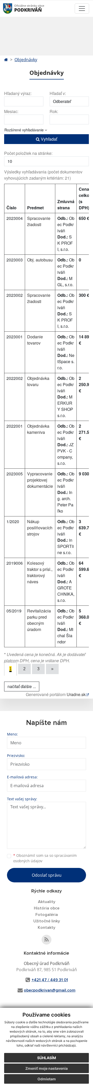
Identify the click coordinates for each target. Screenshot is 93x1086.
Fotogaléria (46, 915)
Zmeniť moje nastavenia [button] (46, 1068)
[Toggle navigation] (82, 8)
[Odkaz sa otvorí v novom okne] (46, 940)
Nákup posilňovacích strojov (39, 527)
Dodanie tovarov (35, 340)
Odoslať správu (46, 875)
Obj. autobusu (40, 260)
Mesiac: (11, 111)
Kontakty (46, 927)
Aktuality (46, 902)
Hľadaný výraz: (18, 93)
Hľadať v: (58, 93)
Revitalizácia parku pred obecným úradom (39, 620)
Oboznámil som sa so (45, 858)
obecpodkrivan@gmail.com (49, 990)
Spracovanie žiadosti (38, 221)
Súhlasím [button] (46, 1058)
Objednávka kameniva (38, 429)
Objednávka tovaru (38, 381)
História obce (46, 908)
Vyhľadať (48, 139)
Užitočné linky (46, 921)
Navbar (12, 8)
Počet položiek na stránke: (28, 153)
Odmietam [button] (46, 1079)
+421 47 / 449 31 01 (50, 980)
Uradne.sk (76, 694)
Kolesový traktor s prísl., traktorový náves (39, 572)
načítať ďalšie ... (21, 686)
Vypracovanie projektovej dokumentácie (40, 480)
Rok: (54, 111)
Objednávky (25, 59)
